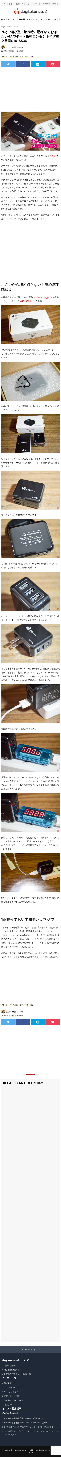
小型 (26, 56)
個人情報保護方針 (12, 1370)
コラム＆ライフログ (48, 19)
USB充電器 (14, 56)
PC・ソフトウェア (8, 19)
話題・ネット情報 (12, 1396)
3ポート (5, 56)
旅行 (32, 56)
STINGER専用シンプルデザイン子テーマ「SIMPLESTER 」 (29, 1427)
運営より (8, 1404)
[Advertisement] (30, 89)
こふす (8, 47)
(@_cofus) (18, 47)
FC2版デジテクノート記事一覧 (17, 1374)
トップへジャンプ (31, 1350)
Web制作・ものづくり (28, 19)
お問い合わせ (10, 1365)
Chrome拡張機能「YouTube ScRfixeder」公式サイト (27, 1422)
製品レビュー (10, 1383)
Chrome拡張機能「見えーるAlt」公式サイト (23, 1418)
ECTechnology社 (42, 297)
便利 (21, 56)
